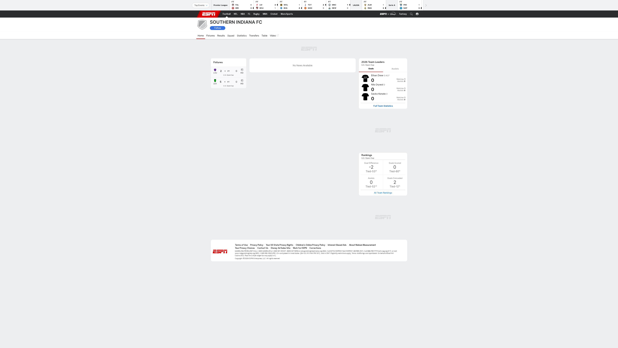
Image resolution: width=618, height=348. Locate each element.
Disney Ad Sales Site (280, 248)
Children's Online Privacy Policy (310, 245)
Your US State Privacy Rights (279, 245)
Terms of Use (241, 245)
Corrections (315, 248)
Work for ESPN (300, 248)
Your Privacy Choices (245, 248)
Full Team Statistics (383, 106)
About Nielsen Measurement (362, 245)
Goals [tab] (371, 68)
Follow (217, 28)
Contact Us (262, 248)
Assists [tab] (395, 69)
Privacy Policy (256, 245)
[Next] (425, 5)
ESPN (208, 14)
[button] (411, 14)
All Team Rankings (383, 192)
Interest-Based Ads (337, 245)
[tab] (371, 68)
